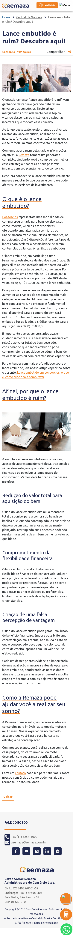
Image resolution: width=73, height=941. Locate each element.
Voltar (8, 796)
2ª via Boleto (48, 5)
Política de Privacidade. (45, 922)
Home (6, 17)
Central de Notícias (29, 17)
